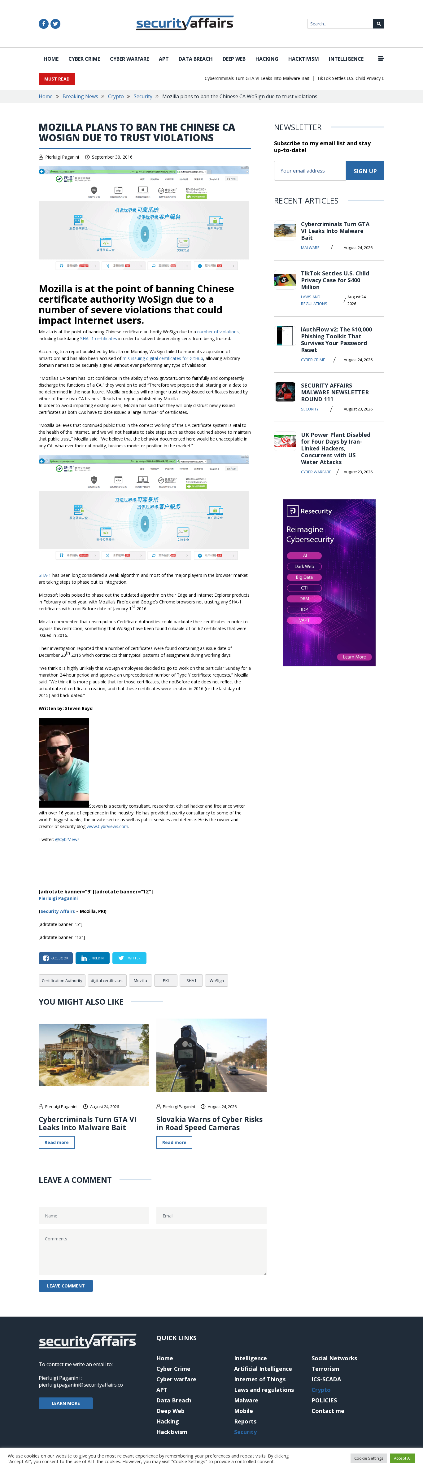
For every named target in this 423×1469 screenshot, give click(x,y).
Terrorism (325, 1368)
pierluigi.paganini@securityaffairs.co (81, 1384)
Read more (57, 1142)
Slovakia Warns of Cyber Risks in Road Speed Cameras (209, 1123)
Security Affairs (58, 911)
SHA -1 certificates (98, 338)
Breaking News (80, 96)
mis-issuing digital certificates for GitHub (163, 358)
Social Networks (334, 1358)
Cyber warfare (129, 58)
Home (51, 58)
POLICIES (324, 1400)
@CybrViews (67, 839)
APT (164, 58)
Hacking (266, 58)
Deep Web (234, 58)
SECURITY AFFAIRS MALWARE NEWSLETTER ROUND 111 (335, 392)
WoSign (217, 980)
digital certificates (107, 980)
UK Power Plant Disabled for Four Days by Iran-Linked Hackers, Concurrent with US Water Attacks (335, 448)
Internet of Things (260, 1379)
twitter (133, 958)
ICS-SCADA (326, 1379)
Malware (310, 247)
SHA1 (191, 980)
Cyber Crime (84, 58)
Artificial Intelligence (263, 1368)
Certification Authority (62, 980)
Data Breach (196, 58)
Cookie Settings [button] (368, 1458)
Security (143, 96)
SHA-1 (45, 575)
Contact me (328, 1410)
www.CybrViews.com (107, 826)
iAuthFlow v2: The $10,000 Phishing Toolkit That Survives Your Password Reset (336, 339)
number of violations (218, 332)
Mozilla (140, 980)
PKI (166, 980)
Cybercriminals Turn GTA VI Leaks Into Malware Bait (243, 78)
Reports (245, 1421)
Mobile (243, 1410)
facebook (59, 958)
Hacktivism (303, 58)
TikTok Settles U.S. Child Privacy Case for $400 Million (357, 78)
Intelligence (346, 58)
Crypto (116, 96)
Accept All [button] (403, 1458)
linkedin (96, 958)
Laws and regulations (314, 300)
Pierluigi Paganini (62, 157)
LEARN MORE (66, 1403)
